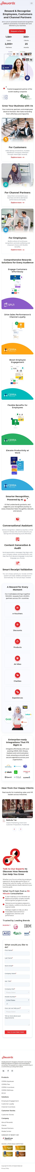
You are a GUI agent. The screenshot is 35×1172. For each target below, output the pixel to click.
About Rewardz (7, 1122)
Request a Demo (17, 31)
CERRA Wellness (7, 1090)
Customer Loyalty (7, 1104)
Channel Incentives (8, 1107)
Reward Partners (7, 1128)
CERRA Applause (7, 1081)
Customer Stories (7, 1114)
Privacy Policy (5, 1168)
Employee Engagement (10, 1101)
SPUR (3, 1093)
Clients (3, 1125)
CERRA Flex (5, 1084)
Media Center (6, 1131)
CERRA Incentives (7, 1087)
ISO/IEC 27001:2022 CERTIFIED (12, 1144)
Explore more (16, 157)
